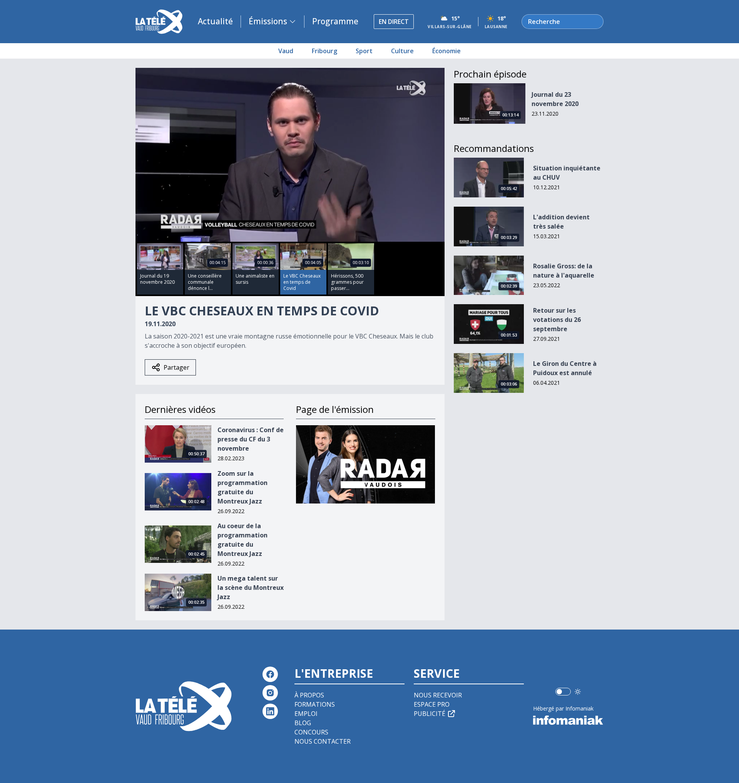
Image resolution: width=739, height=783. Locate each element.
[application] (290, 155)
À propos (309, 695)
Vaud (285, 51)
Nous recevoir (438, 695)
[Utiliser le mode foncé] (578, 691)
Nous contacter (322, 741)
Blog (302, 723)
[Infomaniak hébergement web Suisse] (568, 720)
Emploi (306, 713)
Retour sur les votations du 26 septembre (557, 319)
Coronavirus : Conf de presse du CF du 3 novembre (250, 439)
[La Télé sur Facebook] (270, 674)
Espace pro (432, 704)
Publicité (429, 713)
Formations (314, 704)
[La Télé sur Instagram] (270, 692)
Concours (311, 732)
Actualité (215, 21)
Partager (176, 367)
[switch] (563, 691)
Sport (364, 51)
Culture (402, 51)
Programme (335, 21)
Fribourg (324, 51)
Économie (446, 51)
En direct (394, 21)
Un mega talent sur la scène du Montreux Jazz (250, 587)
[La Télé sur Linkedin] (270, 711)
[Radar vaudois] (365, 464)
